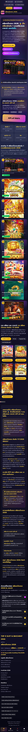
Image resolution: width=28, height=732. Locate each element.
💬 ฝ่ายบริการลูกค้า (9, 1)
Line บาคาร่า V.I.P (4, 689)
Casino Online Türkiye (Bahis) (8, 714)
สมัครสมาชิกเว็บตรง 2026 (9, 45)
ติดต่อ (24, 729)
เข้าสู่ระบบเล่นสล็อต (7, 49)
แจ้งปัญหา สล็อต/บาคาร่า (6, 691)
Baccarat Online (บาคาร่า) (7, 707)
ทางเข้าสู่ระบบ (9, 8)
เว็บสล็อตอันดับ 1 (4, 679)
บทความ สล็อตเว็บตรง (5, 664)
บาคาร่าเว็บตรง (4, 675)
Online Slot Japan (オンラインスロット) (10, 711)
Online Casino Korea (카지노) (8, 696)
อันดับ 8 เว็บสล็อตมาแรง (6, 660)
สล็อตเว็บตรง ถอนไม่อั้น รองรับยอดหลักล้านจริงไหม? (13, 618)
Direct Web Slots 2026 (7, 718)
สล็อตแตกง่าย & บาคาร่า (6, 662)
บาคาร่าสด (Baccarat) (6, 342)
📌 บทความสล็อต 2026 (8, 4)
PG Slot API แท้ (4, 673)
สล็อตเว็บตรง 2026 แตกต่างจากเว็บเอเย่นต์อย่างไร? (13, 597)
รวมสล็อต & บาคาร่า (6, 338)
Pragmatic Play (22, 338)
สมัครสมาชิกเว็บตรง (18, 8)
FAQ (17, 729)
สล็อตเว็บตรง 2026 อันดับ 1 (14, 723)
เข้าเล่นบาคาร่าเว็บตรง (7, 396)
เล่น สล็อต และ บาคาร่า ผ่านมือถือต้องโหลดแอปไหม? (13, 624)
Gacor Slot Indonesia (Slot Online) (9, 704)
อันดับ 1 (4, 729)
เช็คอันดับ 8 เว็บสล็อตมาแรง (11, 53)
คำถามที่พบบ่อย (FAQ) (5, 666)
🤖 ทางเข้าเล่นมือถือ (18, 1)
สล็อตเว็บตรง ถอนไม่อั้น (6, 677)
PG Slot (14, 338)
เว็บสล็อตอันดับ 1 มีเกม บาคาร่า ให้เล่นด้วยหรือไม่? (13, 611)
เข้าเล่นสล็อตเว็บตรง (7, 360)
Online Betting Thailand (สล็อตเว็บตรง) (10, 700)
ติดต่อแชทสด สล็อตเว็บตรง (6, 685)
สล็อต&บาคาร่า (10, 729)
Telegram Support (5, 687)
